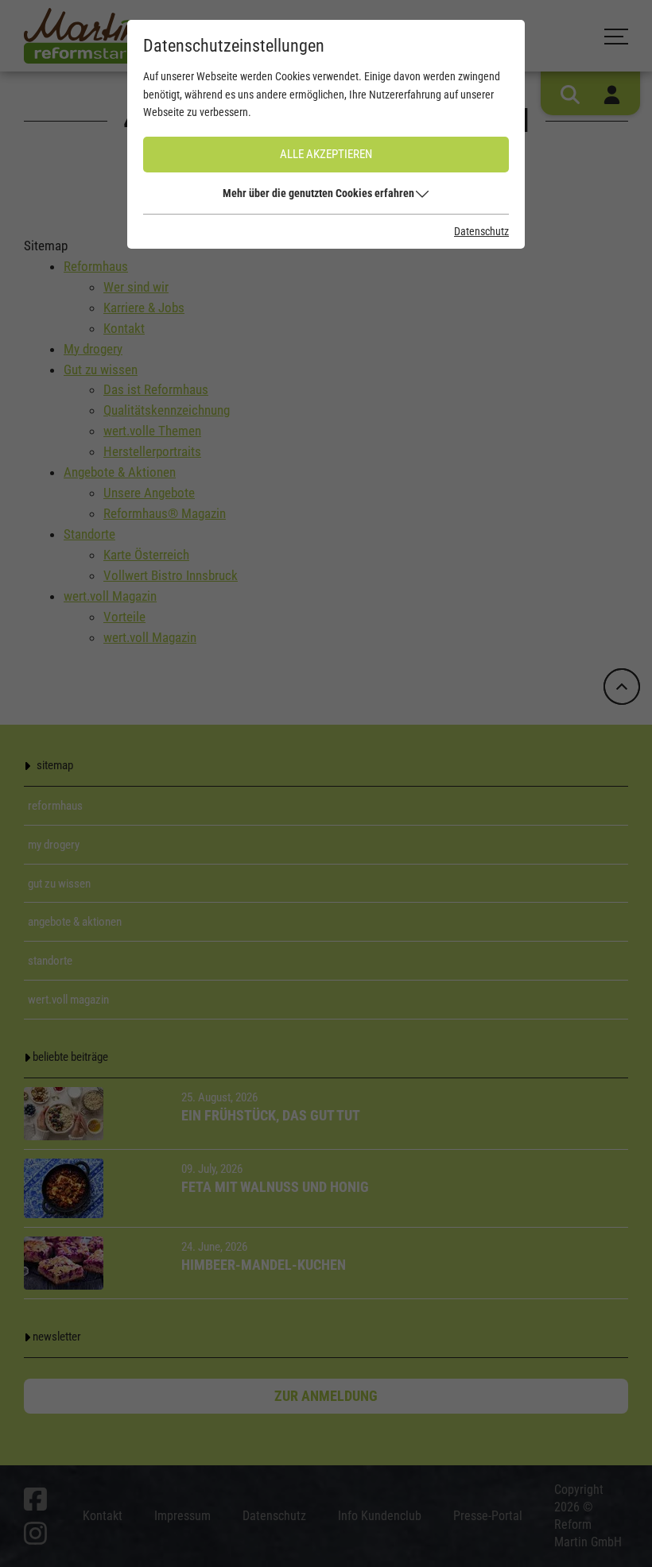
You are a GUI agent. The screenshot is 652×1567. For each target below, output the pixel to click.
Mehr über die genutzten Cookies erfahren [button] (318, 193)
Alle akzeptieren (326, 154)
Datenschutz (481, 231)
